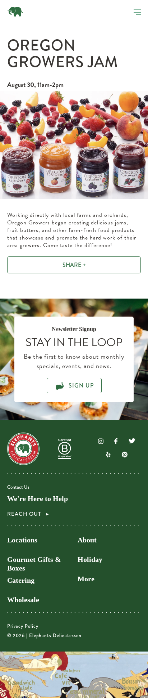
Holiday (90, 559)
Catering (20, 580)
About (87, 540)
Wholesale (23, 600)
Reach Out (24, 514)
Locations (22, 540)
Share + (74, 265)
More (86, 579)
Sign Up (80, 385)
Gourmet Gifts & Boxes (34, 563)
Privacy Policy (22, 626)
